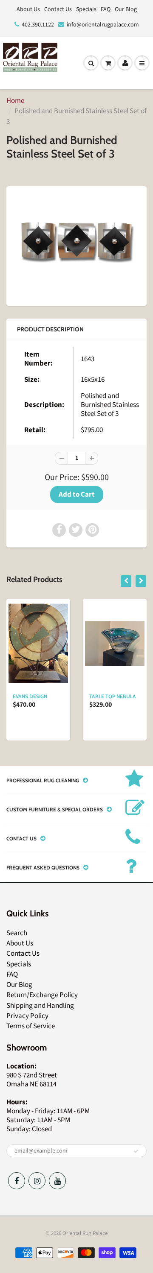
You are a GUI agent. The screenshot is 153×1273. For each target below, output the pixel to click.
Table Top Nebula (112, 696)
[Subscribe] (136, 1151)
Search (16, 933)
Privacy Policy (27, 1016)
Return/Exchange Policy (42, 995)
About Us (28, 9)
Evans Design (30, 696)
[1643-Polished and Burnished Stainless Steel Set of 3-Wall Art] (76, 245)
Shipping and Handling (40, 1006)
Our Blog (126, 9)
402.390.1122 (38, 24)
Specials (86, 9)
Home (15, 101)
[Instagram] (36, 1180)
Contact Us (58, 9)
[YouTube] (57, 1180)
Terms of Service (30, 1026)
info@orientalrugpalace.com (103, 24)
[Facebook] (16, 1180)
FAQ (105, 9)
